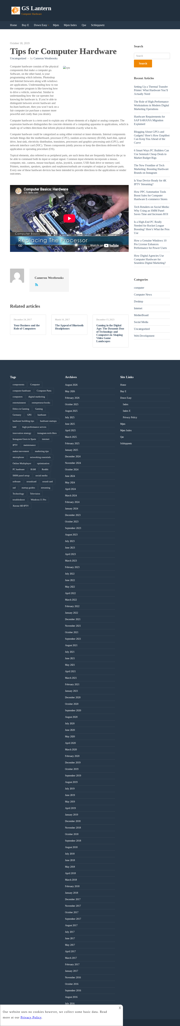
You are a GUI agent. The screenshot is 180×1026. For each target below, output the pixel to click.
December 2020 (72, 697)
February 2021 (72, 684)
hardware (42, 414)
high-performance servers (34, 427)
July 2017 (70, 932)
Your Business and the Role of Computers (27, 327)
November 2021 (73, 626)
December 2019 (72, 762)
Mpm (56, 25)
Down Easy (40, 25)
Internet (138, 308)
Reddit (45, 469)
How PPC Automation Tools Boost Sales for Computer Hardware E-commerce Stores (150, 195)
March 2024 (71, 495)
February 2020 (72, 756)
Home (13, 25)
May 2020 (70, 736)
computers (17, 396)
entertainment (19, 402)
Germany (17, 414)
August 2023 (71, 534)
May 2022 (70, 586)
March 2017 (71, 958)
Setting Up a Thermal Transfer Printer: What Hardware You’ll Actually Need (151, 90)
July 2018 (70, 853)
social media (41, 475)
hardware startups (48, 421)
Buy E (25, 25)
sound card (47, 481)
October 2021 (71, 632)
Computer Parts (44, 390)
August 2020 (71, 717)
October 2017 (71, 912)
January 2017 (71, 971)
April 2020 (70, 743)
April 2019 (70, 808)
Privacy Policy (130, 417)
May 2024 (70, 482)
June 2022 (70, 580)
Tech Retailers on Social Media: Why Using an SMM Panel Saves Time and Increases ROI (151, 210)
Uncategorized (18, 58)
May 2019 (70, 801)
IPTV (15, 445)
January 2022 (71, 612)
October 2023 (71, 521)
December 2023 (72, 515)
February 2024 (72, 502)
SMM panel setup (21, 475)
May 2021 (70, 665)
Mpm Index (70, 25)
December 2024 (72, 456)
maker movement (21, 451)
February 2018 (72, 886)
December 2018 (72, 821)
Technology (18, 493)
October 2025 (71, 404)
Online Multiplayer (22, 463)
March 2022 (71, 599)
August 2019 (71, 782)
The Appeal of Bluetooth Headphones (69, 327)
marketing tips (42, 451)
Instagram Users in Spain (24, 439)
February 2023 (72, 567)
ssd (14, 487)
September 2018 (73, 840)
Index (125, 404)
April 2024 (70, 489)
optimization (43, 463)
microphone (18, 457)
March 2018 (71, 879)
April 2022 (70, 593)
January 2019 (71, 814)
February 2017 (72, 964)
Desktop (138, 301)
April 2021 (70, 671)
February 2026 (72, 398)
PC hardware (19, 469)
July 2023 (70, 541)
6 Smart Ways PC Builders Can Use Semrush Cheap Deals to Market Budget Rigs (151, 154)
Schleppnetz (98, 25)
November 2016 (73, 977)
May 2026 (70, 391)
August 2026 (71, 385)
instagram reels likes (47, 433)
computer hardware (22, 390)
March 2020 (71, 749)
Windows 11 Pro (38, 499)
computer (139, 287)
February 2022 (72, 606)
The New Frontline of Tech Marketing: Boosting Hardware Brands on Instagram (151, 169)
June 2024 (70, 476)
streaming (45, 487)
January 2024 (71, 508)
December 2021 (72, 619)
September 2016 (73, 990)
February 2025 (72, 443)
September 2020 (73, 710)
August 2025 (71, 411)
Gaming (39, 408)
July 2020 (70, 723)
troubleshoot (19, 499)
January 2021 (71, 691)
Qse (84, 25)
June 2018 (70, 860)
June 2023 (70, 547)
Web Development (144, 335)
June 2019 (70, 795)
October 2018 (71, 834)
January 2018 (71, 893)
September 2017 (73, 919)
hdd (14, 427)
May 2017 (70, 945)
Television (35, 493)
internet (45, 439)
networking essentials (40, 457)
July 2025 (70, 417)
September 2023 (73, 528)
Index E (127, 411)
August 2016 (71, 997)
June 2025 (70, 424)
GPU (29, 414)
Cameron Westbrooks (45, 58)
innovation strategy (22, 433)
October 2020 (71, 704)
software (17, 481)
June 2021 (70, 658)
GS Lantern (36, 8)
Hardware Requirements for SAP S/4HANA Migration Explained (149, 120)
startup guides (28, 487)
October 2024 (71, 469)
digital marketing (36, 396)
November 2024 (73, 463)
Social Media (141, 322)
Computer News (143, 294)
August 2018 (71, 847)
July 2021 (70, 652)
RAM (33, 469)
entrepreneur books (41, 402)
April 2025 (70, 430)
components (18, 384)
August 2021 (71, 645)
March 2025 (71, 437)
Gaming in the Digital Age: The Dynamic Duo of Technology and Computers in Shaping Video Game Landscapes (110, 333)
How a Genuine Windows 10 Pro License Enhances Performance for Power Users (150, 244)
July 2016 (70, 1003)
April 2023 (70, 554)
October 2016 (71, 984)
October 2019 (71, 769)
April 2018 (70, 873)
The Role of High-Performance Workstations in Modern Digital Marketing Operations (151, 105)
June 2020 (70, 730)
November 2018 (73, 827)
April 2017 (70, 951)
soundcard (31, 481)
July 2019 (70, 788)
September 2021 (73, 639)
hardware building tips (23, 421)
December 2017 (72, 899)
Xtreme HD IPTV (21, 505)
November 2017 (73, 906)
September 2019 (73, 775)
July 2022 (70, 573)
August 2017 (71, 925)
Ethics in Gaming (21, 408)
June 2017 (70, 938)
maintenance (30, 445)
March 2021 (71, 678)
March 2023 (71, 560)
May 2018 (70, 866)
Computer (35, 384)
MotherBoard (141, 315)
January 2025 (71, 450)
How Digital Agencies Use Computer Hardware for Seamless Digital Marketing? (150, 259)
